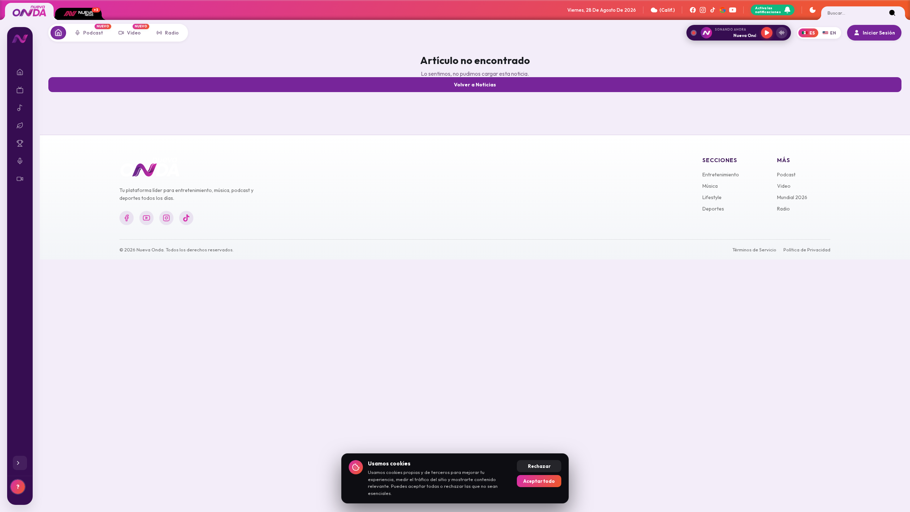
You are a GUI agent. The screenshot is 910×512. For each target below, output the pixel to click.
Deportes (713, 209)
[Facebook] (692, 10)
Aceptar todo (539, 481)
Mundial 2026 (792, 197)
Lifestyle (712, 197)
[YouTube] (732, 10)
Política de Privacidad (806, 249)
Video (784, 186)
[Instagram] (702, 10)
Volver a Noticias (475, 84)
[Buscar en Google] (722, 10)
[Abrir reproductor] (781, 32)
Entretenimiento (720, 174)
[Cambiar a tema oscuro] (812, 10)
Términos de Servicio (754, 249)
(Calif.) (667, 10)
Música (710, 186)
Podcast (786, 174)
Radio (783, 209)
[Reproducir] (766, 32)
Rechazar (539, 466)
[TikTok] (712, 10)
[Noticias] (58, 32)
